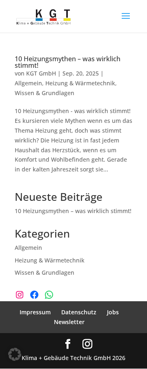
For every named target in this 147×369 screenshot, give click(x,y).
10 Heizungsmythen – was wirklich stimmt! (67, 62)
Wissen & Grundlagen (44, 93)
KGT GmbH (41, 73)
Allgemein (28, 83)
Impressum (35, 312)
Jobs (113, 312)
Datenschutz (78, 312)
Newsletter (69, 322)
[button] (14, 354)
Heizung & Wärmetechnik (80, 83)
